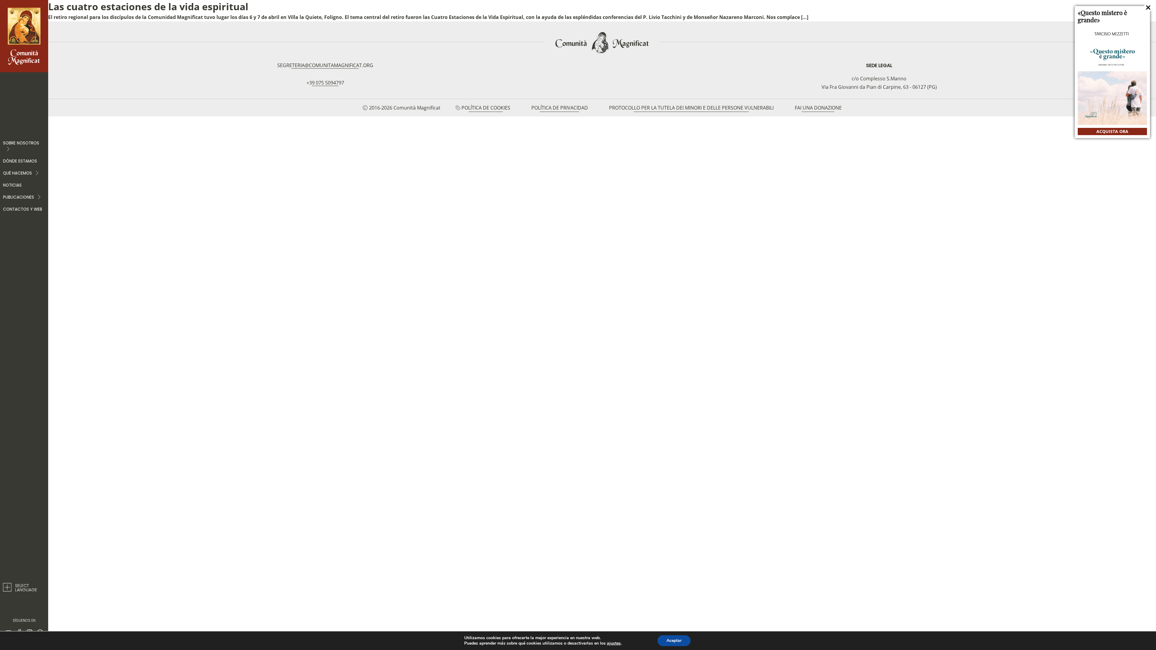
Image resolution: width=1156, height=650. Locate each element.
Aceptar (674, 640)
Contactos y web (22, 209)
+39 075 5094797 (325, 82)
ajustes (614, 643)
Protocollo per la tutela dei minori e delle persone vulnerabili (691, 107)
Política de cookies (485, 107)
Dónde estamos (20, 161)
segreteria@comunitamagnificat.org (325, 65)
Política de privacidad (559, 107)
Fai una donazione (818, 107)
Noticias (12, 185)
